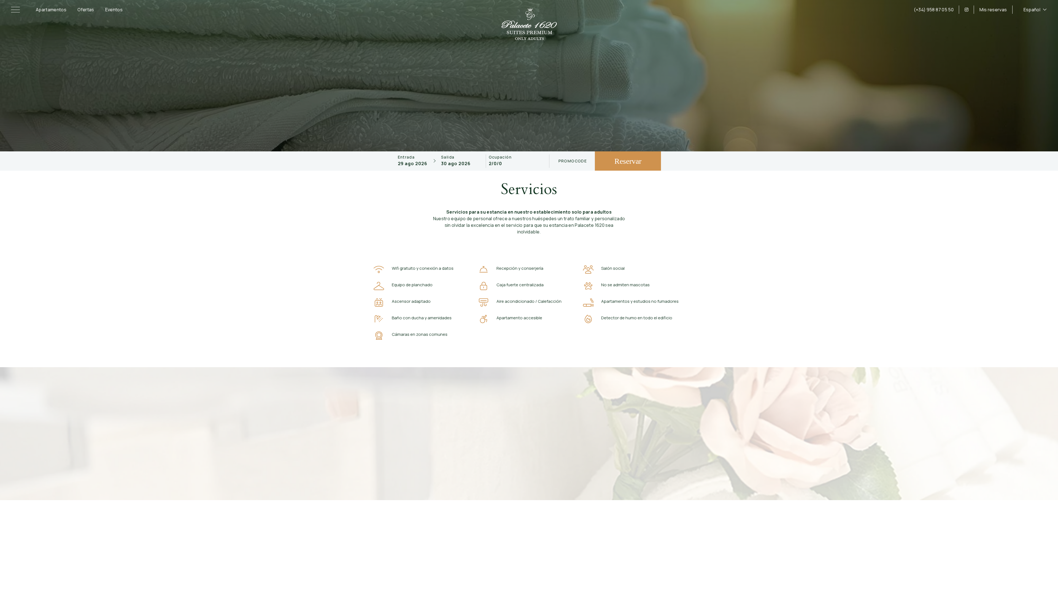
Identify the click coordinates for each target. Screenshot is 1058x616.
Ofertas (85, 10)
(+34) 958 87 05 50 (934, 10)
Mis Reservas (569, 542)
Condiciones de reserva (468, 585)
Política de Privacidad (548, 585)
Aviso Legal (434, 585)
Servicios (564, 553)
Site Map (615, 585)
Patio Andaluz (644, 542)
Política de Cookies (509, 585)
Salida (447, 157)
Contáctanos (569, 530)
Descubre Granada (650, 548)
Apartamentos (51, 10)
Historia (638, 530)
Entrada (406, 157)
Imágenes (640, 553)
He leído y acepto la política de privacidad (532, 462)
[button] (16, 9)
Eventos (114, 10)
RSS (629, 585)
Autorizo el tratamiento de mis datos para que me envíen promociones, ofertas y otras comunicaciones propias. (532, 470)
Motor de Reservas (586, 585)
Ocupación (500, 157)
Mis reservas (993, 10)
